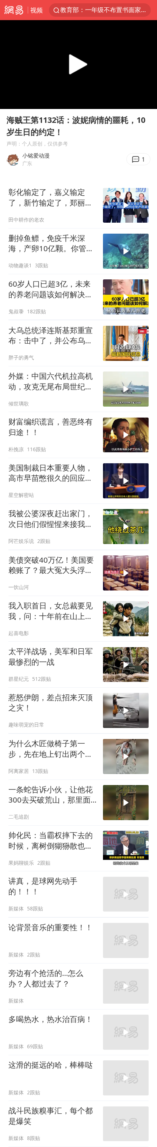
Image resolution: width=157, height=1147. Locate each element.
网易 (14, 10)
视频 (36, 10)
